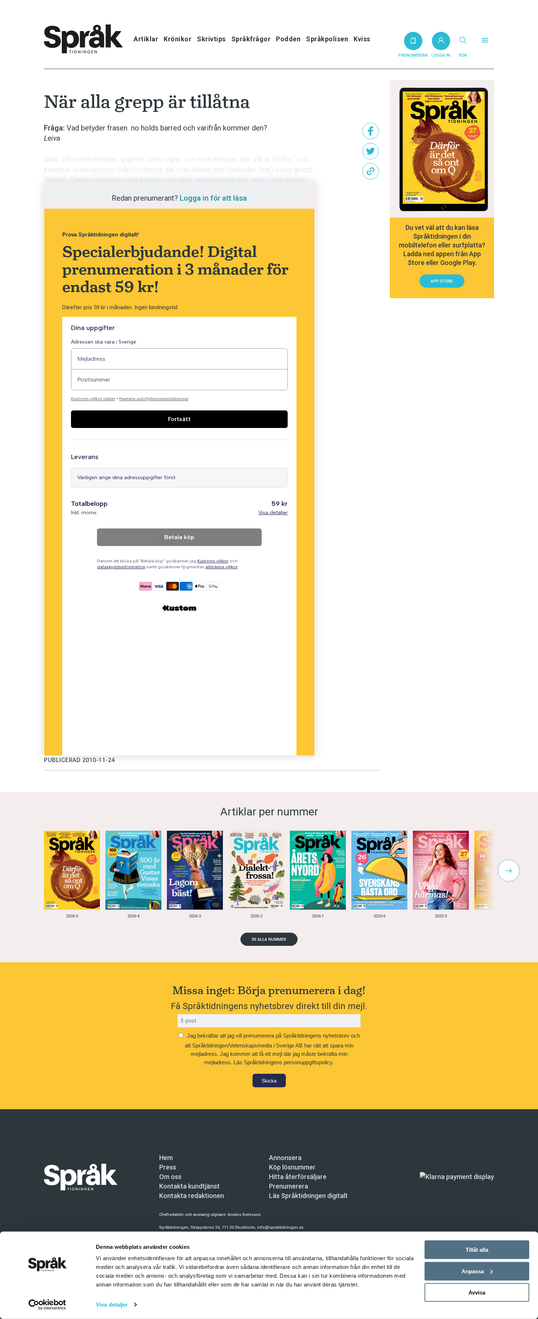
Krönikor (177, 39)
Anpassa (473, 1271)
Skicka (269, 1081)
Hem (166, 1157)
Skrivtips (211, 39)
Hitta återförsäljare (297, 1176)
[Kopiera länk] (370, 171)
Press (167, 1167)
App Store (442, 281)
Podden (288, 39)
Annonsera (285, 1157)
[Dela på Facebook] (370, 131)
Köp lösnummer (292, 1167)
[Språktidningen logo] (80, 1176)
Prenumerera (288, 1186)
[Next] (509, 871)
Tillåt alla (477, 1250)
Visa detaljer (112, 1304)
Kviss (362, 39)
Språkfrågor (251, 39)
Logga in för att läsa (213, 198)
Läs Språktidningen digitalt (308, 1195)
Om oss (170, 1176)
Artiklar (146, 39)
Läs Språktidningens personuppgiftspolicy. (283, 1062)
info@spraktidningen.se (280, 1227)
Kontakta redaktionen (191, 1195)
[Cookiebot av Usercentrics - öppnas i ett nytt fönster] (47, 1304)
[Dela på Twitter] (370, 151)
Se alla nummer (269, 939)
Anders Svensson (244, 1214)
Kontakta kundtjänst (189, 1186)
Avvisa (476, 1292)
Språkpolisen (327, 39)
